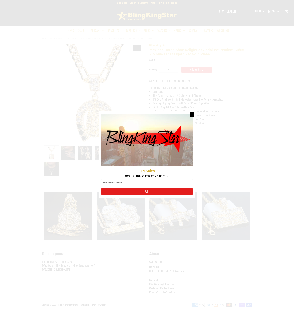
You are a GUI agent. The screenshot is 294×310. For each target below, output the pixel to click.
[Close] (192, 114)
